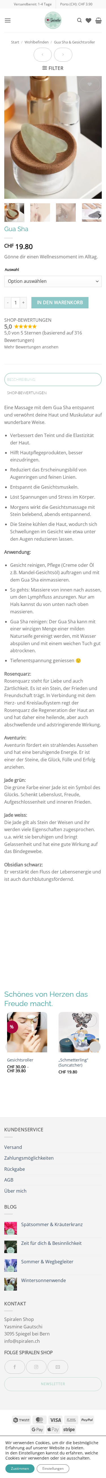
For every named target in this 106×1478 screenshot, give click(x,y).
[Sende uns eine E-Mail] (57, 1367)
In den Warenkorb (60, 302)
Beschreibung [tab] (21, 379)
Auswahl (12, 270)
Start (15, 42)
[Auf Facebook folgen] (15, 1367)
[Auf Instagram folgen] (36, 1367)
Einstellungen (53, 1468)
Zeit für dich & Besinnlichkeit (51, 1243)
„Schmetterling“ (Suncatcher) (73, 1062)
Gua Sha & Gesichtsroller (74, 42)
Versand (13, 1147)
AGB (8, 1180)
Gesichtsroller (20, 1060)
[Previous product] (63, 54)
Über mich (15, 1191)
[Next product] (43, 54)
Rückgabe (14, 1169)
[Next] (93, 137)
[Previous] (13, 137)
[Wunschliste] (88, 20)
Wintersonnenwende (43, 1280)
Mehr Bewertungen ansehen (31, 347)
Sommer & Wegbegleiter (47, 1261)
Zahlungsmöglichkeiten (29, 1158)
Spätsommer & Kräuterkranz (52, 1224)
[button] (7, 20)
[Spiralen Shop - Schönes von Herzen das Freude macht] (53, 20)
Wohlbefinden (37, 42)
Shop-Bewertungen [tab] (27, 392)
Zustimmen (20, 1468)
